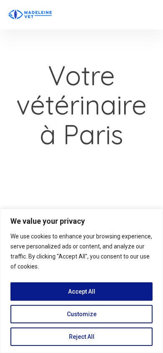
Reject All (81, 336)
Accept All (81, 291)
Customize (82, 314)
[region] (81, 281)
